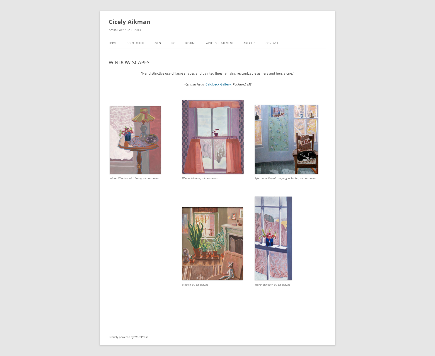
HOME (113, 43)
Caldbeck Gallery (218, 84)
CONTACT (272, 43)
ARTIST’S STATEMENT (220, 43)
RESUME (190, 43)
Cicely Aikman (129, 22)
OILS (158, 43)
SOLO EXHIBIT (136, 43)
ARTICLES (250, 43)
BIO (173, 43)
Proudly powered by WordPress (128, 337)
